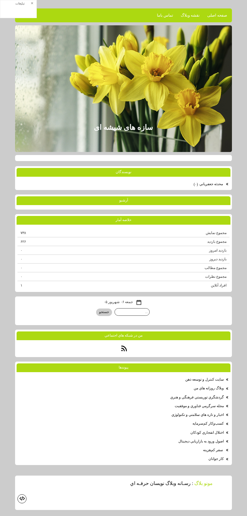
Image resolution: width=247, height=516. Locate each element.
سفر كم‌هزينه (213, 450)
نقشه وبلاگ (190, 15)
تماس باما (165, 15)
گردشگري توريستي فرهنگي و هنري (197, 397)
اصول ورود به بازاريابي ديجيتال (201, 441)
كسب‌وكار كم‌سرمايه (208, 423)
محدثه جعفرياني (209, 184)
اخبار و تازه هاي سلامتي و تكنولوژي (197, 415)
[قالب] (22, 498)
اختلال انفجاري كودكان (207, 432)
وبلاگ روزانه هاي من (209, 388)
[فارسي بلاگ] (223, 484)
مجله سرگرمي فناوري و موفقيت (199, 406)
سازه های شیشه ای (123, 127)
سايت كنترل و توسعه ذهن (204, 379)
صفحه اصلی (217, 15)
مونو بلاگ (203, 483)
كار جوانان (216, 459)
